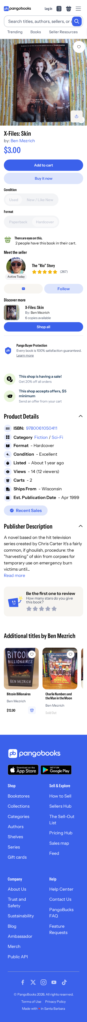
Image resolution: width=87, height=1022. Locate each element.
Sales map (59, 843)
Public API (18, 956)
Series (14, 847)
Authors (15, 826)
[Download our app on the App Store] (23, 770)
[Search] (77, 21)
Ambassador (20, 936)
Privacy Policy (55, 1001)
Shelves (15, 836)
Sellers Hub (60, 806)
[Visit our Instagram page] (43, 982)
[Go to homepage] (17, 8)
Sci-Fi (57, 437)
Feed (54, 853)
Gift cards (17, 857)
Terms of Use (31, 1001)
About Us (17, 889)
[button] (43, 417)
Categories (18, 816)
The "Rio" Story (43, 265)
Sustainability (21, 915)
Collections (18, 806)
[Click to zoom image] (43, 82)
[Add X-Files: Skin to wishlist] (79, 47)
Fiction (41, 437)
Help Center (61, 889)
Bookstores (18, 795)
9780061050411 (41, 428)
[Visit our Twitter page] (33, 982)
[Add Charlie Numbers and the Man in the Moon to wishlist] (70, 654)
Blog (12, 926)
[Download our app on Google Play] (56, 769)
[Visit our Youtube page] (54, 982)
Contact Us (60, 899)
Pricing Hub (60, 832)
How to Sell (60, 795)
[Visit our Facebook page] (23, 982)
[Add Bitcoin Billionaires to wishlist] (32, 654)
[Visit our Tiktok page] (64, 982)
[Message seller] (23, 289)
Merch (14, 946)
